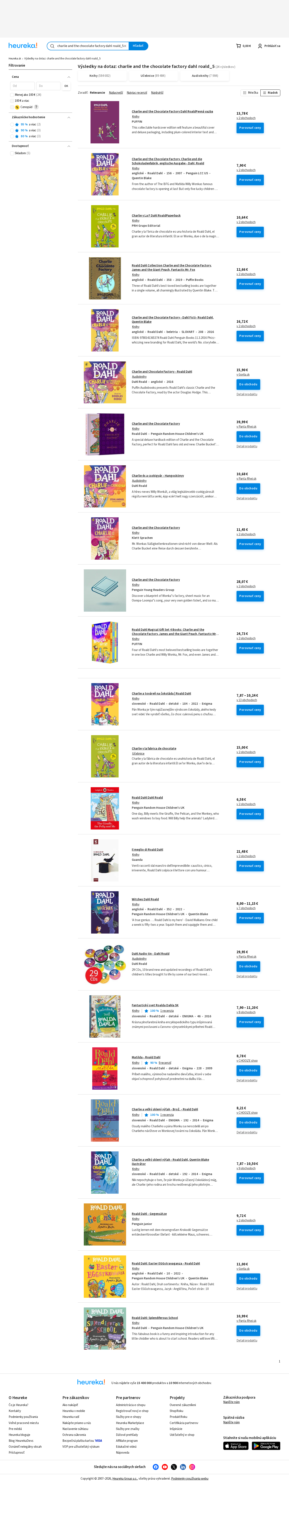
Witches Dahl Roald (145, 899)
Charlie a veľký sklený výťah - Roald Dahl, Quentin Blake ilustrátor (170, 1162)
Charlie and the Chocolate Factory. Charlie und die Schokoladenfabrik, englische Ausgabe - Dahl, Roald (168, 161)
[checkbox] (12, 95)
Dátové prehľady (127, 1435)
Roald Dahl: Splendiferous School (155, 1318)
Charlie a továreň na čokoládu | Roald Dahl (161, 693)
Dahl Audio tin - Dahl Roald (150, 954)
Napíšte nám (231, 1402)
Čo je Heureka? (18, 1405)
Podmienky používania (23, 1417)
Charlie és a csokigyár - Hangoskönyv (158, 476)
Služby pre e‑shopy (128, 1417)
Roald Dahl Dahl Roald (147, 797)
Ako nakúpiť (70, 1405)
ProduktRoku (178, 1417)
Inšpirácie (176, 1429)
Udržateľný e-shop (182, 1435)
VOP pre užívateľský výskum (80, 1447)
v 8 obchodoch (246, 1012)
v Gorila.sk (243, 375)
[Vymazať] (125, 46)
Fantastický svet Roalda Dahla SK (155, 1005)
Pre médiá (15, 1429)
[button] (22, 86)
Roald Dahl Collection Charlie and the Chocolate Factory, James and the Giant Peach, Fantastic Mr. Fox (172, 267)
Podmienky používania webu (189, 1478)
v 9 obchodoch (246, 1168)
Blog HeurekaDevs (21, 1441)
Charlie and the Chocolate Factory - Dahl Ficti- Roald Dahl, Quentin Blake (173, 319)
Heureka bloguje (19, 1435)
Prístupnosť (17, 1452)
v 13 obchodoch (247, 700)
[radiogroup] (40, 130)
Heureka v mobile (73, 1411)
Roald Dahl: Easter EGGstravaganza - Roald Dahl (166, 1263)
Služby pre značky (127, 1429)
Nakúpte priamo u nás (76, 1423)
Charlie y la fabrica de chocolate (154, 748)
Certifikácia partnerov (184, 1423)
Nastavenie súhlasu (75, 1429)
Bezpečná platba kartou (78, 1441)
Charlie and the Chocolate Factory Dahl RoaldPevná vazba (172, 111)
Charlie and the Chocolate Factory (156, 424)
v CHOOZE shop (247, 1061)
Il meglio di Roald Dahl (147, 849)
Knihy (135, 116)
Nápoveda (122, 1452)
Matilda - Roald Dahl (146, 1057)
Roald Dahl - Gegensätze (149, 1214)
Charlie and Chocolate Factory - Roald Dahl (162, 371)
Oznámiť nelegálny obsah (25, 1447)
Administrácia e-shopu (130, 1405)
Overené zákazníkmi (183, 1405)
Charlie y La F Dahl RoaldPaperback (156, 215)
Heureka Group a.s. (124, 1478)
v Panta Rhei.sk (246, 427)
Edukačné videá (126, 1447)
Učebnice (138, 753)
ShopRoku (176, 1411)
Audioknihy (139, 377)
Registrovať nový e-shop (132, 1411)
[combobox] (88, 46)
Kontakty (15, 1411)
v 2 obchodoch (246, 118)
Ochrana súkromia (74, 1435)
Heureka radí (70, 1417)
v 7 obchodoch (246, 908)
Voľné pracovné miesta (24, 1423)
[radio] (12, 124)
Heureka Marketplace (130, 1423)
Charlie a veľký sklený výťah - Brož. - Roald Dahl (165, 1109)
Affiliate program (127, 1441)
